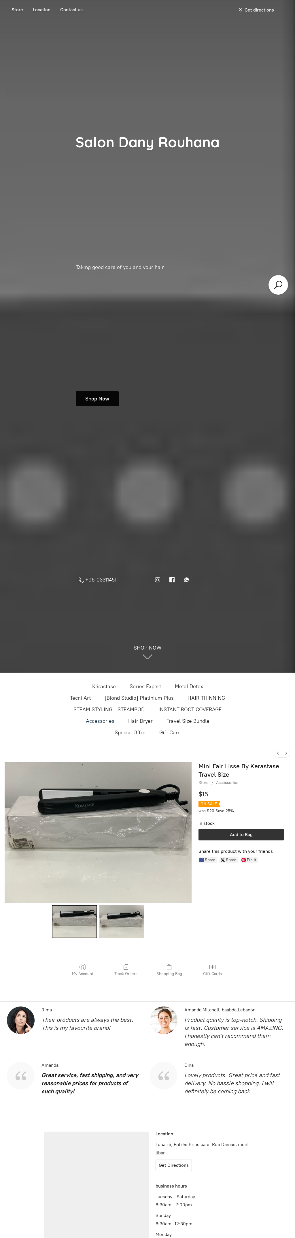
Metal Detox (189, 686)
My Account (82, 973)
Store (17, 9)
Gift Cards (212, 973)
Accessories (100, 721)
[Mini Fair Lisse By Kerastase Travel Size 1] (121, 921)
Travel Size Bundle (188, 721)
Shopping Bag (169, 973)
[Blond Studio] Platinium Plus (139, 698)
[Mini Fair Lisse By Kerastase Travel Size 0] (74, 921)
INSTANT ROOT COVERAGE (190, 709)
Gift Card (170, 732)
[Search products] (278, 285)
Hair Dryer (140, 721)
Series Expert (145, 686)
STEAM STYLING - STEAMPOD (109, 709)
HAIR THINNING (206, 698)
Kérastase (104, 686)
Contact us (71, 9)
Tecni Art (80, 698)
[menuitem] (278, 753)
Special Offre (130, 732)
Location (41, 9)
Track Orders (125, 973)
